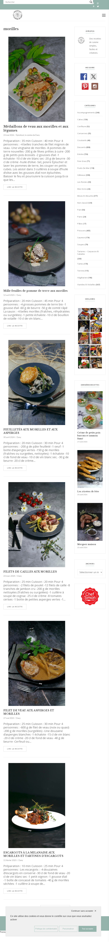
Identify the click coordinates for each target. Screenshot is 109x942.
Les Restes (82, 182)
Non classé (82, 203)
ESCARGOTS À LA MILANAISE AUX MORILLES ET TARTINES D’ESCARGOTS (33, 854)
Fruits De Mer (83, 168)
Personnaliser (68, 929)
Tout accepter (87, 929)
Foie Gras (81, 161)
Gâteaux (81, 175)
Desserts (81, 147)
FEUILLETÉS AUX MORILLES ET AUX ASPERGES (30, 431)
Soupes (80, 244)
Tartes (80, 263)
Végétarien (82, 277)
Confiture (81, 126)
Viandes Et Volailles (86, 284)
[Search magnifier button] (91, 2)
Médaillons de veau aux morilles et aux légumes (35, 128)
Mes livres (82, 189)
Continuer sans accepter (82, 911)
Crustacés (82, 140)
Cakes (80, 119)
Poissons (81, 230)
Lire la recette (15, 187)
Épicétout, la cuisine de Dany (28, 135)
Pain (79, 209)
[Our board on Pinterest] (85, 86)
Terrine (80, 270)
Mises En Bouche (85, 196)
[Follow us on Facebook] (83, 76)
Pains (80, 216)
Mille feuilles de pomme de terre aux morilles (35, 290)
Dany (19, 295)
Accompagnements (86, 112)
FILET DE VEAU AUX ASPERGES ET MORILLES (28, 712)
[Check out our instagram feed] (94, 86)
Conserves (82, 133)
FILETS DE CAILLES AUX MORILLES (30, 571)
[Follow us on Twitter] (93, 76)
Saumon (81, 237)
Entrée (80, 154)
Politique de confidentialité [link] (46, 929)
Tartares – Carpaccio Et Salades (88, 252)
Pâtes (80, 223)
